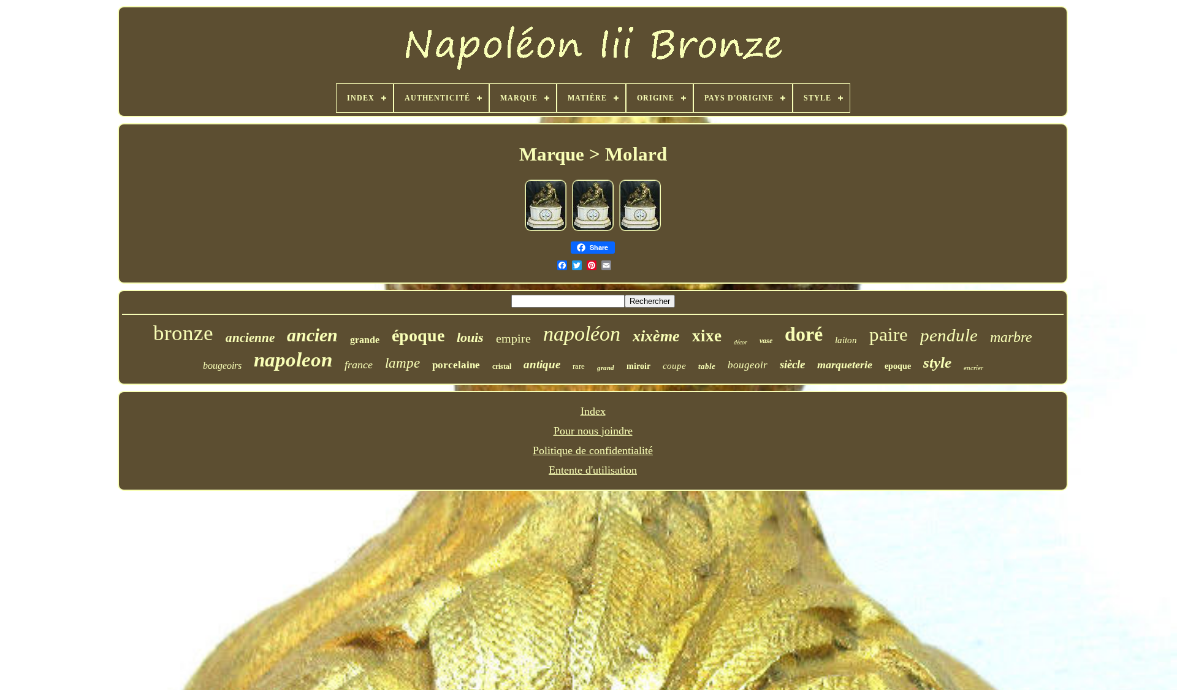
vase (766, 340)
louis (470, 337)
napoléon (581, 333)
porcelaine (456, 365)
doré (804, 334)
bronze (183, 333)
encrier (973, 367)
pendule (949, 335)
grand (605, 367)
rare (579, 366)
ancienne (250, 337)
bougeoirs (222, 365)
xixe (707, 336)
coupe (674, 366)
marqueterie (844, 364)
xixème (656, 336)
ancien (312, 335)
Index (593, 411)
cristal (501, 366)
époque (418, 335)
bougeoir (748, 365)
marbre (1011, 337)
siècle (792, 364)
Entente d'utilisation (593, 470)
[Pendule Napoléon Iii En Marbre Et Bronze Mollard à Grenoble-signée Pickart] (546, 228)
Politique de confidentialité (593, 450)
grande (364, 340)
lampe (402, 363)
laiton (846, 340)
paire (888, 334)
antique (542, 364)
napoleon (293, 360)
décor (740, 342)
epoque (898, 366)
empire (513, 338)
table (706, 366)
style (937, 362)
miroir (638, 366)
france (359, 364)
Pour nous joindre (593, 431)
